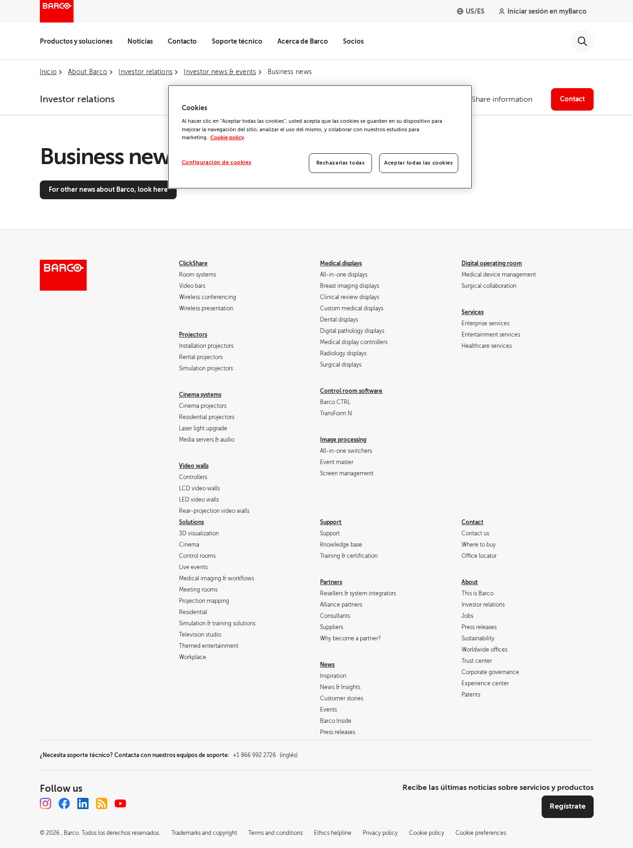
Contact (572, 99)
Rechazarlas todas (340, 163)
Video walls (194, 466)
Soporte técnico (237, 41)
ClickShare (193, 263)
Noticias (140, 41)
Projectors (193, 334)
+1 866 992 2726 (265, 755)
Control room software (351, 391)
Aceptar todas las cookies (418, 163)
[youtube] (120, 803)
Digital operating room (492, 263)
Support (331, 522)
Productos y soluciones (76, 41)
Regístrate (568, 806)
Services (473, 312)
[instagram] (45, 803)
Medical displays (341, 263)
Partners (331, 582)
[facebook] (64, 803)
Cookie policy (227, 138)
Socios (353, 41)
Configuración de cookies (217, 162)
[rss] (101, 803)
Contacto (182, 41)
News (327, 664)
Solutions (191, 522)
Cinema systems (200, 394)
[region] (320, 137)
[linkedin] (83, 803)
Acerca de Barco (302, 41)
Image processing (343, 439)
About (470, 582)
